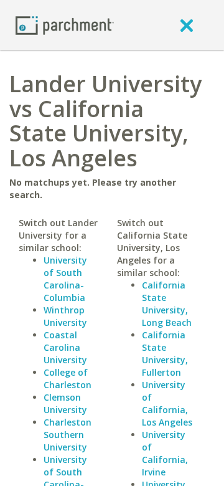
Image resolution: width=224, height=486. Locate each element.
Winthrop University (65, 316)
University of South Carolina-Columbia (65, 278)
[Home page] (65, 25)
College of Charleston (67, 378)
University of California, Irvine (165, 453)
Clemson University (65, 403)
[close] (186, 24)
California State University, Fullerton (165, 353)
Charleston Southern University (67, 434)
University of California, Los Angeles (167, 403)
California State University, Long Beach (167, 303)
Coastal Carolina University (65, 347)
